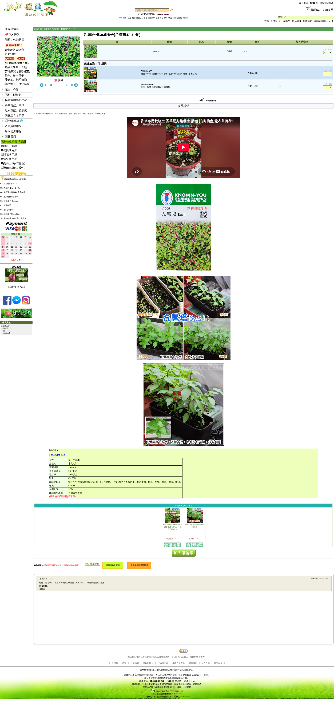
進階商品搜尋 (147, 14)
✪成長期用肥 (9, 150)
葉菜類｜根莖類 (15, 58)
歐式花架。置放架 (16, 110)
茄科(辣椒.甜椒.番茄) (17, 71)
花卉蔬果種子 (14, 45)
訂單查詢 (193, 663)
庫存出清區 (12, 29)
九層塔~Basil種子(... (11, 188)
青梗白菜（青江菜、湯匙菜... (15, 218)
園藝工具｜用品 (14, 115)
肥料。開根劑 (13, 94)
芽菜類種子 (11, 54)
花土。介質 (12, 89)
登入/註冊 (296, 21)
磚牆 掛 (185, 18)
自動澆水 (151, 18)
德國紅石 (139, 18)
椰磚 (166, 18)
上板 (129, 18)
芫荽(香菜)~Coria (10, 184)
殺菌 (157, 18)
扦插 (180, 18)
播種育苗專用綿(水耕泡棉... (15, 179)
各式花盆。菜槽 (14, 105)
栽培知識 (134, 663)
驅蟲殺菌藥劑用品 (16, 100)
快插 (134, 18)
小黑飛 (175, 18)
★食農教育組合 (14, 49)
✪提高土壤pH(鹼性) (13, 163)
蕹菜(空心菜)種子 (10, 197)
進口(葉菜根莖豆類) (17, 63)
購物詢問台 (148, 663)
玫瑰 (170, 18)
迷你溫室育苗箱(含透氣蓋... (15, 192)
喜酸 (145, 18)
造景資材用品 (13, 126)
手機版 (274, 21)
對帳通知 (307, 21)
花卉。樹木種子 (14, 75)
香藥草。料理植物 (16, 79)
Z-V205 (72, 29)
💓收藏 (58, 80)
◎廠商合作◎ (16, 286)
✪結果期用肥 (9, 159)
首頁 (266, 21)
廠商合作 (218, 663)
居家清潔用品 (13, 131)
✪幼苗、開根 (9, 145)
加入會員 (205, 663)
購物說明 (318, 21)
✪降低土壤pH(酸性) (13, 167)
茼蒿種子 (7, 205)
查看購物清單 (211, 101)
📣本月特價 (12, 34)
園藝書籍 (10, 136)
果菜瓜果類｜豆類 (16, 67)
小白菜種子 (8, 210)
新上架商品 (284, 21)
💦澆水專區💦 (14, 120)
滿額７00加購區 (14, 39)
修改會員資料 (178, 663)
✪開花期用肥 (9, 154)
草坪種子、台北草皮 (17, 83)
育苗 (161, 18)
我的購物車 (163, 663)
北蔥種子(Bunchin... (11, 214)
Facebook (328, 21)
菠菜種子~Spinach (11, 201)
